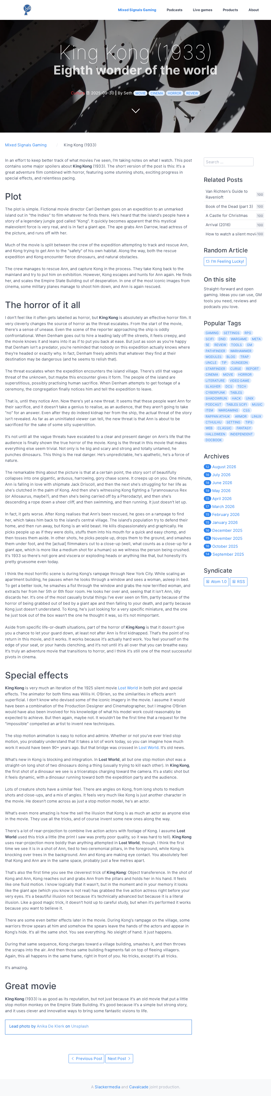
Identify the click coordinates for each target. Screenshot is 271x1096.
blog (231, 357)
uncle (211, 363)
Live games (202, 10)
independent (241, 434)
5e (207, 345)
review (192, 93)
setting (233, 422)
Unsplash (80, 1026)
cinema (157, 93)
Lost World (128, 687)
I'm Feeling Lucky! (227, 261)
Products (230, 10)
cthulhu (214, 422)
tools (236, 345)
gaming (212, 333)
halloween (215, 434)
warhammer (240, 351)
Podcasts (174, 10)
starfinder (215, 369)
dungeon (240, 363)
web (209, 428)
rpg (248, 333)
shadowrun (216, 398)
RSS (240, 581)
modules (214, 357)
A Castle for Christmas (227, 215)
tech (241, 386)
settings (232, 333)
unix (250, 398)
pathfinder (215, 351)
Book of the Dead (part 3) (229, 206)
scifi (210, 339)
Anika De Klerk (50, 1026)
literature (215, 381)
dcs (228, 386)
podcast (213, 404)
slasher (213, 386)
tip (224, 363)
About (254, 10)
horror (174, 93)
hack (236, 398)
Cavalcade (138, 1086)
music (257, 404)
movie (141, 93)
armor (241, 416)
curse (235, 369)
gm (249, 345)
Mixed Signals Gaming (137, 10)
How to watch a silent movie (232, 233)
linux (256, 416)
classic (225, 428)
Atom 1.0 (218, 581)
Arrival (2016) (218, 224)
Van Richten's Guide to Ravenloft (227, 193)
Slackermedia (107, 1086)
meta (256, 339)
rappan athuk (218, 416)
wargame (239, 339)
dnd (222, 339)
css (246, 410)
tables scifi (236, 404)
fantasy (244, 428)
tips (248, 422)
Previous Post (88, 1058)
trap (244, 357)
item (209, 410)
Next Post (117, 1058)
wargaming (228, 410)
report (252, 369)
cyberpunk (215, 392)
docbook (214, 440)
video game (239, 381)
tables (236, 392)
